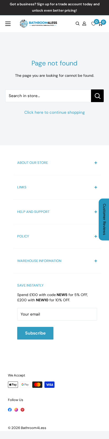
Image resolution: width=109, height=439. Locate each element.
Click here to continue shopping (54, 112)
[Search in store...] (97, 95)
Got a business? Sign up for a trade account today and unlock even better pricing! (54, 7)
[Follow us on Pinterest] (22, 409)
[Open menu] (8, 24)
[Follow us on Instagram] (16, 409)
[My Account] (84, 24)
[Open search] (78, 24)
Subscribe (35, 333)
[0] (94, 23)
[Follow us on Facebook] (10, 409)
